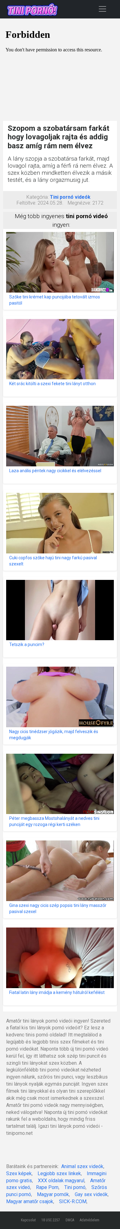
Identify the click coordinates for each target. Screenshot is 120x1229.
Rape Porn (47, 1187)
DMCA (70, 1220)
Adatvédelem (89, 1220)
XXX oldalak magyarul (61, 1180)
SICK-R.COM (72, 1201)
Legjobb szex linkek (59, 1173)
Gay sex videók (91, 1194)
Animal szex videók (82, 1166)
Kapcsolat (28, 1220)
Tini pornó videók (70, 197)
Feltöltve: (26, 203)
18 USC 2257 (50, 1220)
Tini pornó (75, 1187)
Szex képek (19, 1173)
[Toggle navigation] (102, 8)
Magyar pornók (53, 1194)
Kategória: (37, 197)
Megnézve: (79, 203)
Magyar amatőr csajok (29, 1201)
